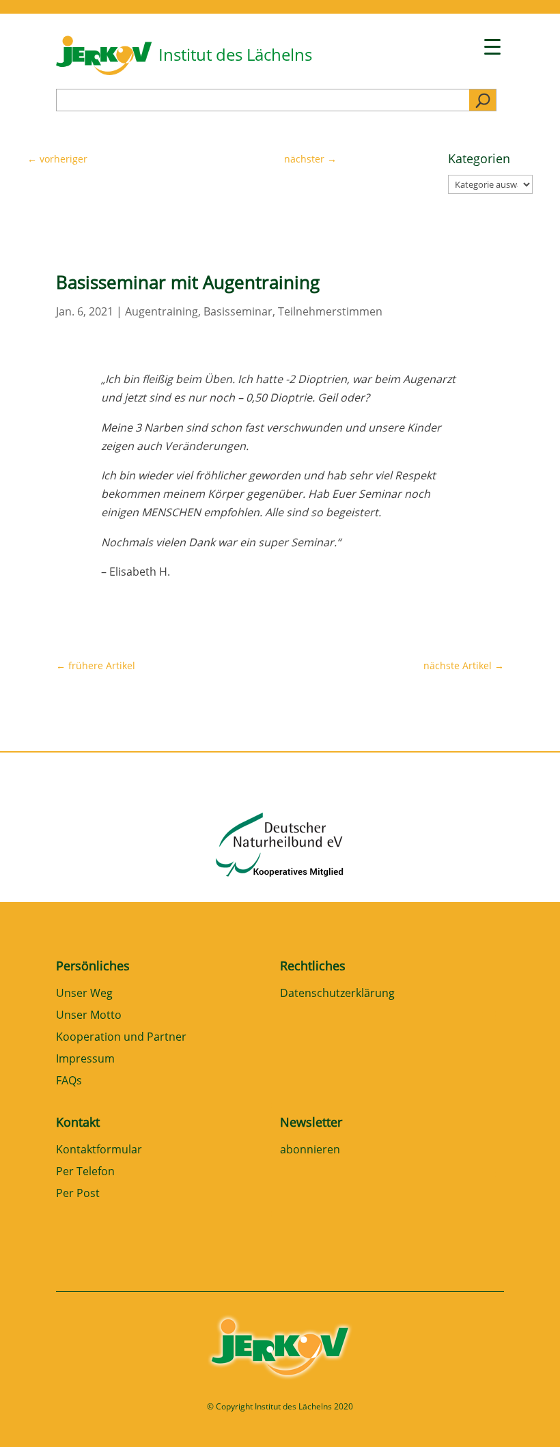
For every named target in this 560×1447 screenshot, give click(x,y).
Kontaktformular (99, 1150)
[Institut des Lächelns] (104, 71)
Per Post (78, 1194)
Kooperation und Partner (121, 1037)
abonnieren (310, 1150)
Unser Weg (84, 993)
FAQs (69, 1081)
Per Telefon (85, 1172)
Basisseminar (238, 311)
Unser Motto (89, 1015)
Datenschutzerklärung (337, 993)
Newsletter (311, 1122)
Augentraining (161, 311)
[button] (30, 1417)
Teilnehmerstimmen (330, 311)
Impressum (85, 1059)
